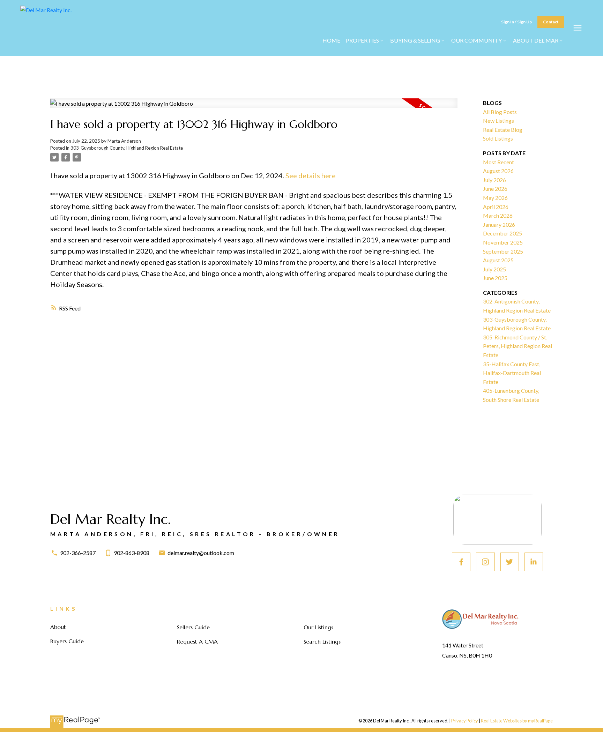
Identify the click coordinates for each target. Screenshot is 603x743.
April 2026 (495, 206)
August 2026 (498, 170)
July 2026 (494, 180)
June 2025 (495, 278)
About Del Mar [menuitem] (535, 40)
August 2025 (498, 260)
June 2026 (495, 188)
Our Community (476, 40)
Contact (551, 22)
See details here (310, 175)
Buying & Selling (415, 40)
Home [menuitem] (331, 40)
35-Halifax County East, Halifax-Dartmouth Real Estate (512, 373)
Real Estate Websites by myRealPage (517, 720)
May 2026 (495, 197)
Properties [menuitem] (362, 40)
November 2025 (503, 242)
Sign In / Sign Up (516, 22)
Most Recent (498, 162)
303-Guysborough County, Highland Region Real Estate (126, 148)
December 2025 (502, 233)
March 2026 (498, 215)
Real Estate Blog (502, 129)
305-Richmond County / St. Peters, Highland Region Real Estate (517, 346)
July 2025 (494, 269)
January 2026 (499, 224)
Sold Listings (498, 138)
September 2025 (503, 251)
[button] (516, 22)
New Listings (498, 120)
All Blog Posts (500, 111)
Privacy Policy (464, 720)
